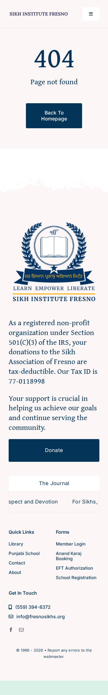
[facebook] (11, 629)
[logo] (39, 12)
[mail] (21, 629)
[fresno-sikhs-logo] (54, 219)
